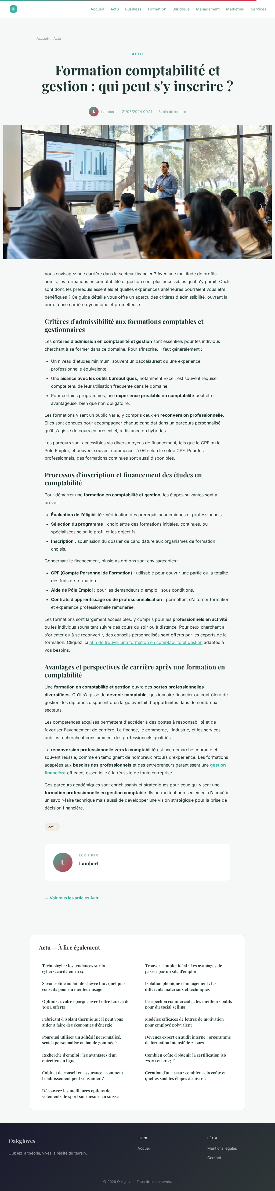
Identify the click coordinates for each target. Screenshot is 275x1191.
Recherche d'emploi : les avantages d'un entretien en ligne (79, 1057)
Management (208, 9)
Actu (114, 9)
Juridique (181, 9)
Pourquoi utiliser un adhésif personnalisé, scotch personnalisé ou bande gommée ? (81, 1039)
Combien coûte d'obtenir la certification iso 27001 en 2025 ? (185, 1057)
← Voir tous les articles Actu (72, 897)
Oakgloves (22, 1140)
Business (133, 9)
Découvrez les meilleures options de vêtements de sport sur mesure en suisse (80, 1093)
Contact (214, 1157)
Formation (157, 9)
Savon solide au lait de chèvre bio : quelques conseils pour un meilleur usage (83, 986)
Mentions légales (222, 1148)
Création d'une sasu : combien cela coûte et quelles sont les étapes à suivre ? (185, 1075)
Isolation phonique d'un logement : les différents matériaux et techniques (180, 986)
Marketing (235, 9)
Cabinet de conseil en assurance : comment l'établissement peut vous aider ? (82, 1075)
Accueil (97, 9)
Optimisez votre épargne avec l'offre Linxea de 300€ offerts (85, 1004)
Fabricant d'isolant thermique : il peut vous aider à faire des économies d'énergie (82, 1021)
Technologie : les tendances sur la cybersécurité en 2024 (73, 968)
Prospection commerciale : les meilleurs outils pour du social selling (188, 1004)
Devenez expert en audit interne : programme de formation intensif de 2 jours (188, 1039)
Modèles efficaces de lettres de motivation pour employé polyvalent (184, 1021)
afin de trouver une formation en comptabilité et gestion (145, 642)
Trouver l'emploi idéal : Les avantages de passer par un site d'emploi (183, 968)
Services (258, 9)
